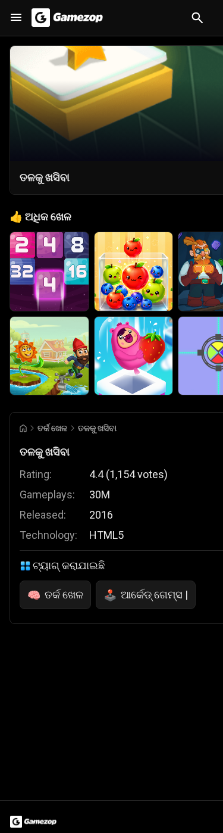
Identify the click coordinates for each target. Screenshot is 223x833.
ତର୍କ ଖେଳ (52, 428)
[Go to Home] (23, 428)
